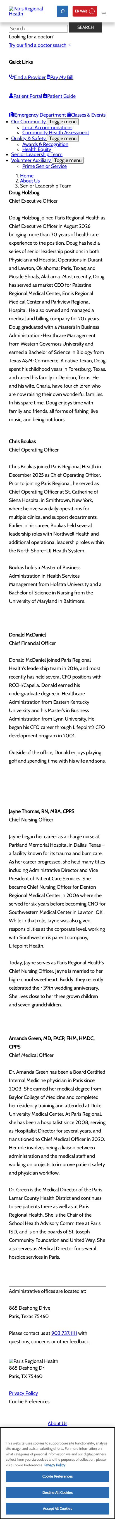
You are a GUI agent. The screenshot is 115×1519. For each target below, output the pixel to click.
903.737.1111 (64, 1333)
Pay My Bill (61, 77)
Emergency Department (40, 115)
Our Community (43, 122)
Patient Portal (27, 96)
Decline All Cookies (57, 1492)
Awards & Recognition (45, 144)
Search (85, 27)
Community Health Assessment (55, 132)
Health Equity (36, 149)
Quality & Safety (43, 138)
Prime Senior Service (44, 166)
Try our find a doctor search (37, 45)
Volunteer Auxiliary (46, 160)
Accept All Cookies (57, 1508)
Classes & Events (88, 115)
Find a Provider (30, 77)
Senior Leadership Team (37, 154)
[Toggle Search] (62, 11)
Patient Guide (61, 96)
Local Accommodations (47, 127)
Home (26, 176)
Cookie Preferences (57, 1476)
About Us (30, 181)
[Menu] (104, 13)
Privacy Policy (23, 1393)
